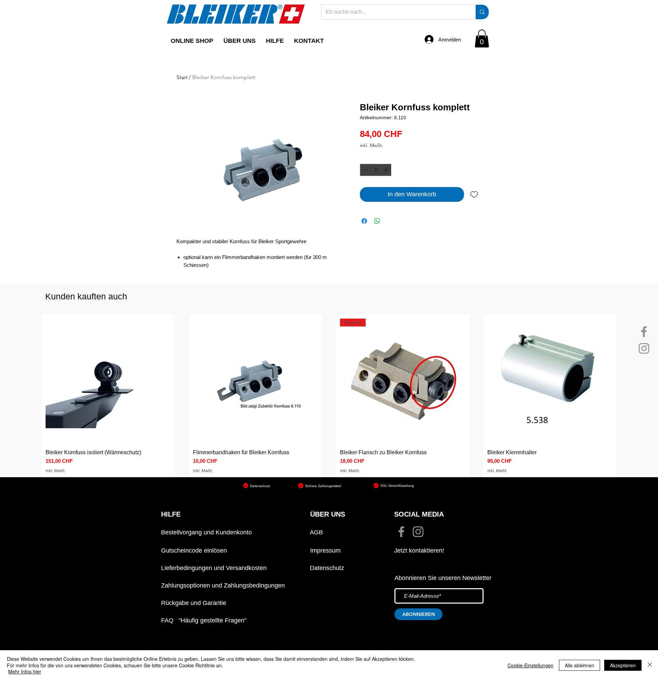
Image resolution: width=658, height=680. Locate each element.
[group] (329, 396)
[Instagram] (644, 348)
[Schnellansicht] (108, 381)
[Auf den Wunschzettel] (474, 194)
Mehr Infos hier (24, 671)
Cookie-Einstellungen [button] (530, 665)
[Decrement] (365, 170)
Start (181, 77)
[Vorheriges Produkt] (31, 396)
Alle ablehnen (579, 665)
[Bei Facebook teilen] (364, 221)
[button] (239, 40)
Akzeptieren (623, 665)
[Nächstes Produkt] (626, 396)
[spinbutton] (375, 170)
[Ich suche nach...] (482, 12)
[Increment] (386, 170)
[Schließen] (650, 665)
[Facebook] (644, 331)
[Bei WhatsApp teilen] (377, 221)
